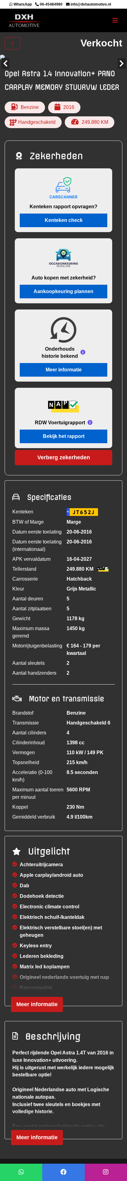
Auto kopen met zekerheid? (63, 277)
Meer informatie (64, 369)
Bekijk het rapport (63, 436)
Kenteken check (64, 220)
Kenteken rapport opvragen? (63, 206)
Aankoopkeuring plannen (63, 291)
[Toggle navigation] (115, 20)
